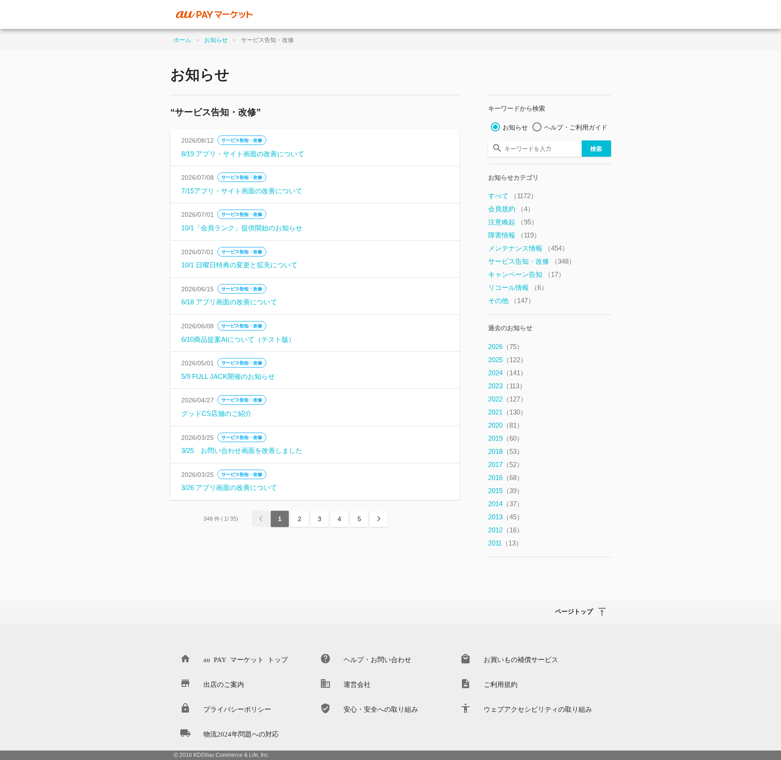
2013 (505, 517)
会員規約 (511, 209)
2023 (507, 386)
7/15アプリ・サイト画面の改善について (241, 191)
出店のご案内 (223, 684)
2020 (505, 425)
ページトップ (574, 611)
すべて (512, 196)
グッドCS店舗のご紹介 (216, 413)
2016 (505, 477)
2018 (505, 451)
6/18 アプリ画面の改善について (229, 302)
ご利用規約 (501, 684)
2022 (507, 399)
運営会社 (357, 684)
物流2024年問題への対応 (241, 733)
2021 (507, 412)
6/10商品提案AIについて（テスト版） (238, 339)
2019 (505, 438)
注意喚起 (513, 222)
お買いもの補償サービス (521, 659)
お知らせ (216, 40)
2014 (505, 504)
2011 (505, 543)
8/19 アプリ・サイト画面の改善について (242, 154)
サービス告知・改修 (241, 140)
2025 (507, 360)
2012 (505, 530)
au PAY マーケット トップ (245, 659)
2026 (505, 346)
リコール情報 (518, 287)
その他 (511, 300)
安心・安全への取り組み (380, 708)
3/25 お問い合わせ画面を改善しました (241, 450)
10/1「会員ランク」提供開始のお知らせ (241, 228)
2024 (507, 373)
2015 (505, 490)
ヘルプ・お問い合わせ (377, 659)
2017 (505, 464)
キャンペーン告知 (526, 274)
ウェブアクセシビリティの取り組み (538, 708)
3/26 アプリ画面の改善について (229, 487)
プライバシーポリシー (237, 708)
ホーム (182, 40)
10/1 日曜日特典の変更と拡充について (239, 265)
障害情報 (514, 235)
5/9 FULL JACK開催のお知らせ (228, 376)
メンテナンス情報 (528, 248)
